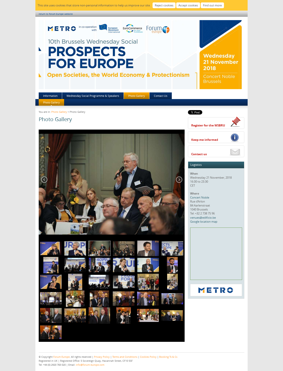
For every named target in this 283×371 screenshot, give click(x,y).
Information (50, 96)
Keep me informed (204, 140)
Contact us (199, 154)
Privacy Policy (102, 356)
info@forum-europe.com (90, 364)
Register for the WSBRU (208, 125)
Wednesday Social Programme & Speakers (93, 96)
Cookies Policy (148, 356)
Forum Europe (61, 356)
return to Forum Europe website (56, 14)
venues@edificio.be (203, 218)
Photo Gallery (136, 96)
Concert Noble (199, 197)
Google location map (203, 222)
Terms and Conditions (124, 356)
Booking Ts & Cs (168, 356)
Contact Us (160, 96)
